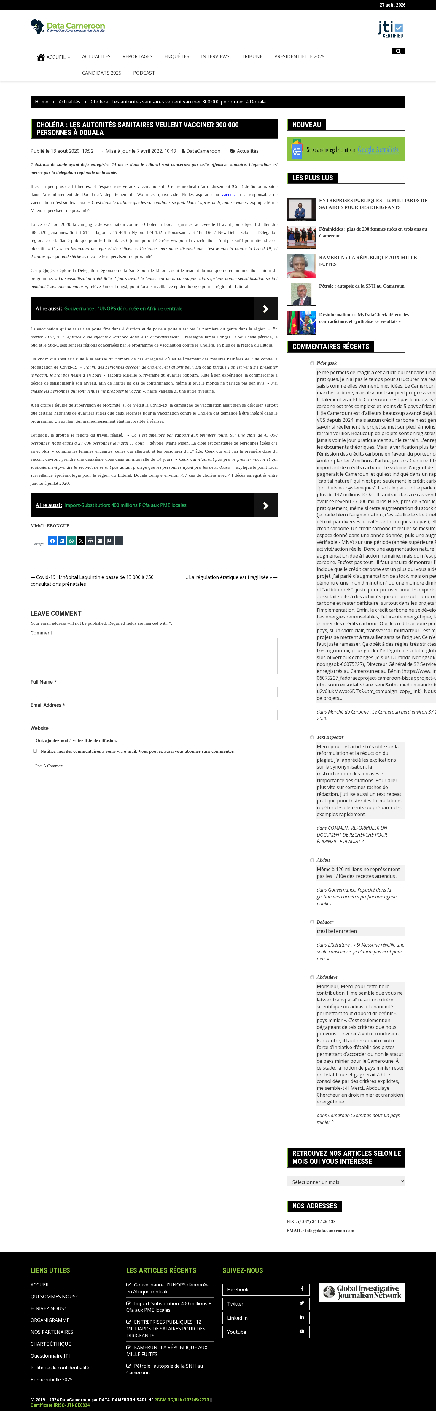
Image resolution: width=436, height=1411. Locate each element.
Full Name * (44, 681)
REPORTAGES (137, 56)
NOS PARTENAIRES (52, 1332)
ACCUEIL (55, 57)
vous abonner (188, 751)
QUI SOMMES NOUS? (54, 1296)
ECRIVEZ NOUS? (48, 1308)
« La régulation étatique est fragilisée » (228, 577)
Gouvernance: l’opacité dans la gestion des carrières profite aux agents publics (357, 896)
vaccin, (228, 194)
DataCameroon (203, 151)
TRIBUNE (251, 56)
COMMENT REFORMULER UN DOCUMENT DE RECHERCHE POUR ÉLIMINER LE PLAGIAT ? (352, 835)
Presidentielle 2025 (299, 56)
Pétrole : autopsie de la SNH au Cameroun (362, 286)
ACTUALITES (96, 56)
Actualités (248, 151)
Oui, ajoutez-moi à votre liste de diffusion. (75, 740)
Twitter (235, 1303)
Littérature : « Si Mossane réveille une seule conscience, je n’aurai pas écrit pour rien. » (360, 951)
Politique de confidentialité (60, 1367)
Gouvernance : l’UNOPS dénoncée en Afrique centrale (167, 1288)
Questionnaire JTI (50, 1355)
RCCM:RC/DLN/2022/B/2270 (181, 1400)
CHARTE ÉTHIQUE (51, 1344)
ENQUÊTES (176, 56)
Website (40, 728)
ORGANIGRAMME (50, 1320)
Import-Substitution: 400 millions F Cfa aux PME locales (168, 1307)
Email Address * (48, 705)
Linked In (237, 1318)
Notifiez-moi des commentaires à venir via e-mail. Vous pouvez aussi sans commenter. (137, 751)
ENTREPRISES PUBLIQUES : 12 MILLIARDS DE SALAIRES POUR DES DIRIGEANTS (165, 1329)
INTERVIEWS (215, 56)
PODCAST (144, 73)
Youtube (236, 1332)
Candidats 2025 (101, 73)
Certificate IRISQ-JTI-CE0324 (60, 1405)
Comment (41, 632)
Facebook (238, 1289)
